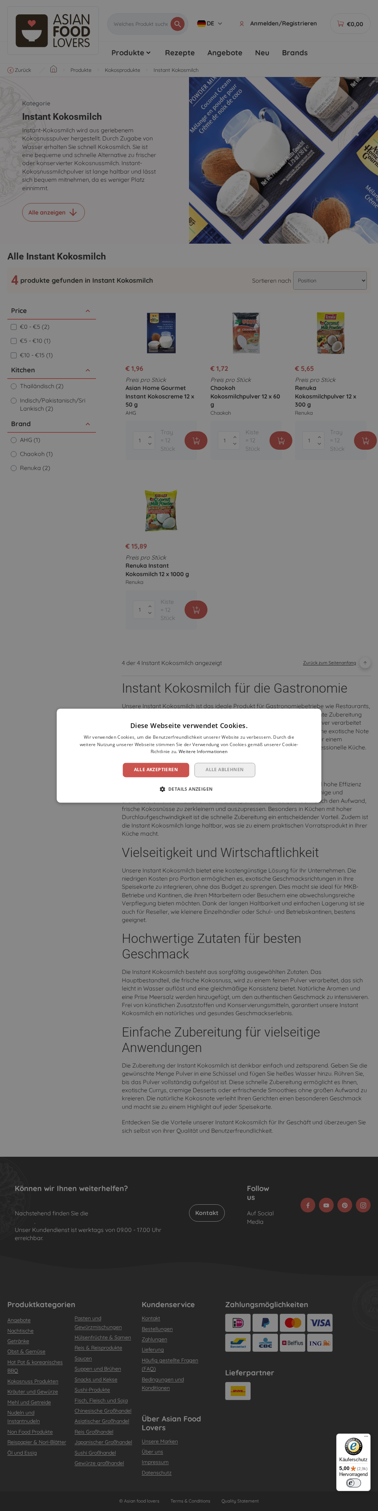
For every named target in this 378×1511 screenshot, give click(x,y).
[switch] (353, 1483)
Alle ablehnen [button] (225, 770)
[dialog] (189, 755)
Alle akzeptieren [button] (156, 770)
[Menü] (366, 1438)
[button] (189, 788)
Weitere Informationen (203, 752)
